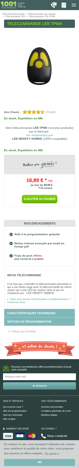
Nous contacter (57, 436)
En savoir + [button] (52, 453)
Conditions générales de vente (56, 411)
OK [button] (40, 462)
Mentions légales (49, 415)
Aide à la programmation (15, 411)
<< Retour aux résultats (22, 331)
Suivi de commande (12, 415)
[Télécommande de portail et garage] (13, 5)
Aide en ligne (9, 419)
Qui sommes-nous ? (13, 407)
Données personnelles (52, 407)
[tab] (39, 275)
